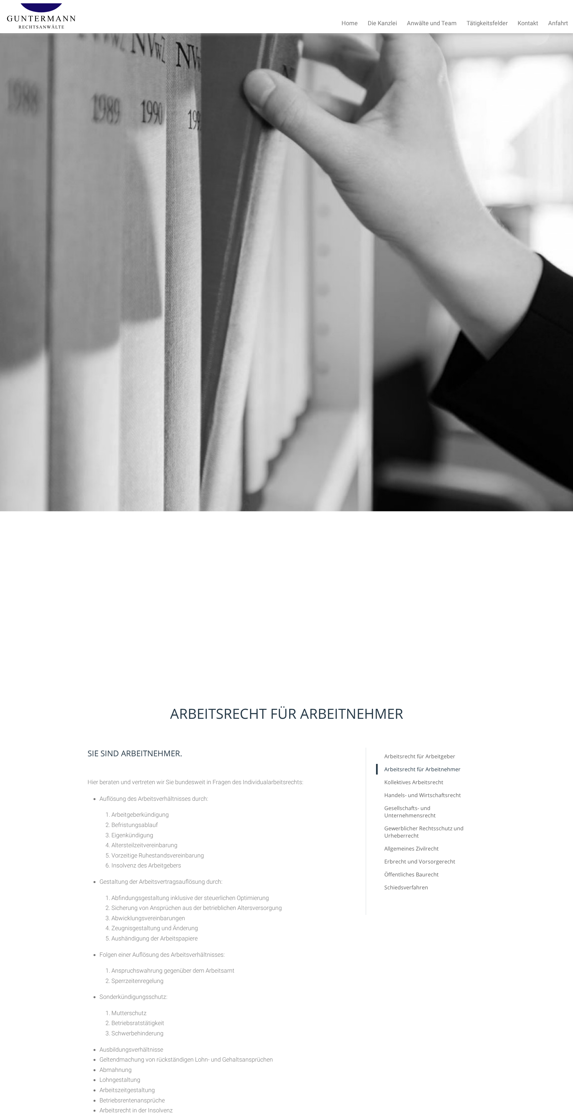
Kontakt (528, 23)
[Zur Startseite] (41, 26)
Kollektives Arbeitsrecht (413, 782)
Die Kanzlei (382, 23)
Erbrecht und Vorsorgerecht (419, 861)
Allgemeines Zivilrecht (411, 848)
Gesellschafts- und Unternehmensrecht (410, 811)
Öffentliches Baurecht (411, 874)
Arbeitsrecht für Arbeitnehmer (422, 769)
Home (350, 23)
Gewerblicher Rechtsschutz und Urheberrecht (424, 832)
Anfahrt (558, 23)
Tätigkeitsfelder (487, 23)
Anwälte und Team (432, 23)
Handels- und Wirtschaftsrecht (422, 795)
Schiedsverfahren (406, 887)
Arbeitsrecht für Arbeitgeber (419, 756)
